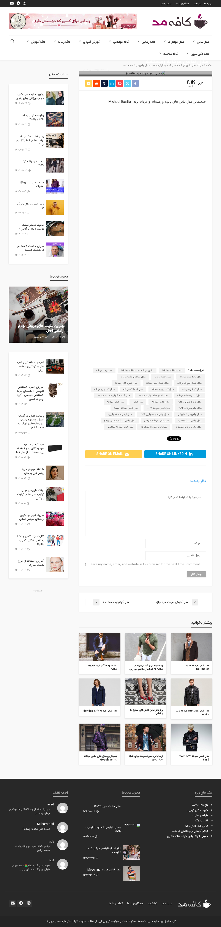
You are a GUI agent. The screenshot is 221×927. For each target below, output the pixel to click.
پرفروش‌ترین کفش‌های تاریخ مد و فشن (146, 711)
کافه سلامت (170, 54)
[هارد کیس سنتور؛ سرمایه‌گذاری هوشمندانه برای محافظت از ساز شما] (55, 448)
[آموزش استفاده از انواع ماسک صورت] (55, 564)
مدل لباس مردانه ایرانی (189, 414)
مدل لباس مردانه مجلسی (120, 427)
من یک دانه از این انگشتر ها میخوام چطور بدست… (29, 811)
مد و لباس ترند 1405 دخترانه (32, 185)
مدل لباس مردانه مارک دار (153, 427)
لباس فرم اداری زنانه (196, 826)
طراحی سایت (200, 815)
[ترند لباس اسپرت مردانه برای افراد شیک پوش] (145, 737)
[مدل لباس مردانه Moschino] (131, 873)
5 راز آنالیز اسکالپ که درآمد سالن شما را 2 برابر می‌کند (30, 141)
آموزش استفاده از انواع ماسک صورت (31, 563)
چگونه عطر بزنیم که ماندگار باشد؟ (33, 117)
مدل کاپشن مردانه (192, 389)
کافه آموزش (38, 42)
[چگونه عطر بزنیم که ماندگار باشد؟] (55, 119)
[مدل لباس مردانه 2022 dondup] (99, 692)
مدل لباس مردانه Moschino (104, 870)
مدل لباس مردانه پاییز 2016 (154, 414)
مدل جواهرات (176, 42)
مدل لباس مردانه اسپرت (126, 408)
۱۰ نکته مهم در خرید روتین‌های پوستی (33, 471)
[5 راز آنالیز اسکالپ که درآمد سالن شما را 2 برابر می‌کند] (55, 140)
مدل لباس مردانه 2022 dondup (100, 711)
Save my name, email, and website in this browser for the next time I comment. (145, 564)
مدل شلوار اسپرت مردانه (189, 383)
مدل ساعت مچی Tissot (106, 806)
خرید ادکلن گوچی (198, 810)
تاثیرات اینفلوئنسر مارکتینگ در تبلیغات (103, 850)
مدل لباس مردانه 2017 (158, 408)
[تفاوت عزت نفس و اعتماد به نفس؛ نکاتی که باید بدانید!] (55, 540)
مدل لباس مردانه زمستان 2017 (120, 420)
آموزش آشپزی (91, 42)
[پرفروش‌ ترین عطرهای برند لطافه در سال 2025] (38, 315)
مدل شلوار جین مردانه (157, 383)
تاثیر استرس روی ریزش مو (30, 206)
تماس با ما (166, 4)
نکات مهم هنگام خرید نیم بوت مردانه (102, 667)
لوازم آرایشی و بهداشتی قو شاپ (190, 831)
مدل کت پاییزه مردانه (163, 389)
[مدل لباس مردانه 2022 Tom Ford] (191, 737)
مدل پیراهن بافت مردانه (133, 377)
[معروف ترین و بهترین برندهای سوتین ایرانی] (55, 519)
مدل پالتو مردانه (162, 377)
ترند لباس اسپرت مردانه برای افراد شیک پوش (146, 758)
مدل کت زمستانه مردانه (189, 395)
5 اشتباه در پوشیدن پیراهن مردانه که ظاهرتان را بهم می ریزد (146, 667)
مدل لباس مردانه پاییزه (120, 414)
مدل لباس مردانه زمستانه (188, 427)
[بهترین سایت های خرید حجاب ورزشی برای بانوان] (55, 98)
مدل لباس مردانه (115, 402)
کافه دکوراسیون (200, 54)
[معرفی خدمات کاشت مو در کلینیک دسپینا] (55, 249)
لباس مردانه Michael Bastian (137, 370)
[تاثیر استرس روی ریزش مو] (55, 207)
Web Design (200, 805)
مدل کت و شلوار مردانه (190, 402)
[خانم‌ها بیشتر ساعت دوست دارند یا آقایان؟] (55, 228)
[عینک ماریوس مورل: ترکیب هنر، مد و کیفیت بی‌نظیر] (55, 494)
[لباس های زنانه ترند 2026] (55, 165)
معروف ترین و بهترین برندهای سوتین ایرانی (31, 517)
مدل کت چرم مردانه (104, 389)
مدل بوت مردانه (104, 370)
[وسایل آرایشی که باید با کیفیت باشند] (131, 825)
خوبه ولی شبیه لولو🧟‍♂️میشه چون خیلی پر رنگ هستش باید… (31, 868)
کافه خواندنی (121, 42)
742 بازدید (39, 337)
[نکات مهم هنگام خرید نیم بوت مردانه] (99, 647)
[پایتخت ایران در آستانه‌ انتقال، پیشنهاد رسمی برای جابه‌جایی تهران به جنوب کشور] (55, 419)
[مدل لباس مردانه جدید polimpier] (191, 647)
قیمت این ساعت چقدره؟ (36, 829)
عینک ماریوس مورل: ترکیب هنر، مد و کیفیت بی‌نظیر (30, 494)
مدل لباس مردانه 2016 (190, 408)
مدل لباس (203, 42)
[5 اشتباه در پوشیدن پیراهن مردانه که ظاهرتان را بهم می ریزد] (145, 647)
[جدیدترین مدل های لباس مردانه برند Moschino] (99, 737)
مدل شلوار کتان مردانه (126, 383)
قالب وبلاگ (201, 820)
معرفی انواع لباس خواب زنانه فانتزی (187, 836)
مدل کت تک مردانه (133, 389)
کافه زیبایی (148, 42)
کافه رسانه (64, 42)
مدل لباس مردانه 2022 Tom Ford (194, 758)
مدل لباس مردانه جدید (190, 420)
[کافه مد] (180, 21)
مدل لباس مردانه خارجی (156, 420)
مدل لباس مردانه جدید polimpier (197, 667)
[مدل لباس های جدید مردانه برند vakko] (191, 692)
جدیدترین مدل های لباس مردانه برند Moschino (100, 758)
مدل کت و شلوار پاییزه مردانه (153, 395)
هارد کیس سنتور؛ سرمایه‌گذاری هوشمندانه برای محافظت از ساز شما (30, 449)
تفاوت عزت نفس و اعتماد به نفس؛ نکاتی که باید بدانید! (30, 540)
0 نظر (85, 70)
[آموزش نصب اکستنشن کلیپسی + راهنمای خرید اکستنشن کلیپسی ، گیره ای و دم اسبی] (55, 390)
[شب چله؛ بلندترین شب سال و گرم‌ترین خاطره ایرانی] (55, 366)
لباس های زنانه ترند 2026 (33, 163)
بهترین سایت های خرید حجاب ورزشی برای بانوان (30, 96)
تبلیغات (197, 4)
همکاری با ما (182, 4)
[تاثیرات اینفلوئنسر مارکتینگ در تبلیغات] (131, 852)
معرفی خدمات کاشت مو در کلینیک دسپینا (30, 248)
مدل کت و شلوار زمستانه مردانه (114, 395)
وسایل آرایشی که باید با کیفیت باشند (103, 829)
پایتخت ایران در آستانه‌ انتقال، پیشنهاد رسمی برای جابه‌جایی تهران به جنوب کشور (31, 422)
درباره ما (208, 4)
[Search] (12, 42)
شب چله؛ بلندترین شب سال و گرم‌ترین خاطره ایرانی (30, 366)
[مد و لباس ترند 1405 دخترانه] (55, 186)
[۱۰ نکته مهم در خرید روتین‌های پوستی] (55, 473)
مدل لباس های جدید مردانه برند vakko (192, 712)
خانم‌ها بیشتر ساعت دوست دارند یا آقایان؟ (31, 227)
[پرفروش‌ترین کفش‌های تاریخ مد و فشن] (145, 691)
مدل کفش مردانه (160, 402)
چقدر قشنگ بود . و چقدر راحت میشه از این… (32, 848)
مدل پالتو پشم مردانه (191, 377)
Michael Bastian (172, 370)
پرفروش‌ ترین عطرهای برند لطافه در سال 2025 (40, 328)
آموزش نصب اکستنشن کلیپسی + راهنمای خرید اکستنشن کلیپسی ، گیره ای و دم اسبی (30, 393)
